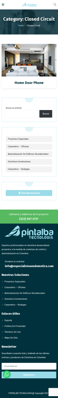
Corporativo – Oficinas (18, 146)
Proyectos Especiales (18, 139)
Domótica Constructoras (19, 161)
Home (21, 25)
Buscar (46, 113)
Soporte (8, 320)
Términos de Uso (12, 332)
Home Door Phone (29, 83)
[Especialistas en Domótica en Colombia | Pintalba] (29, 4)
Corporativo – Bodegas (19, 169)
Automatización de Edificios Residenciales (28, 154)
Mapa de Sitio (11, 337)
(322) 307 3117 (28, 219)
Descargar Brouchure (30, 193)
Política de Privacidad (14, 326)
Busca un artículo (14, 108)
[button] (7, 374)
